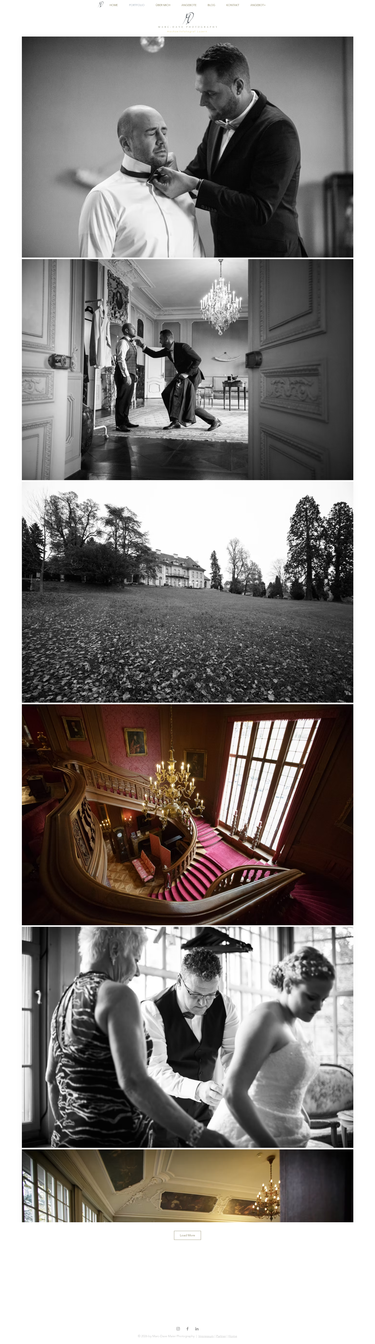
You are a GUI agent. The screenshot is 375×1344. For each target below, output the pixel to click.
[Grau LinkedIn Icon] (197, 1328)
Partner (221, 1336)
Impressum (206, 1336)
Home (232, 1336)
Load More (187, 1235)
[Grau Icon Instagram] (178, 1328)
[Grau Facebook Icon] (187, 1328)
